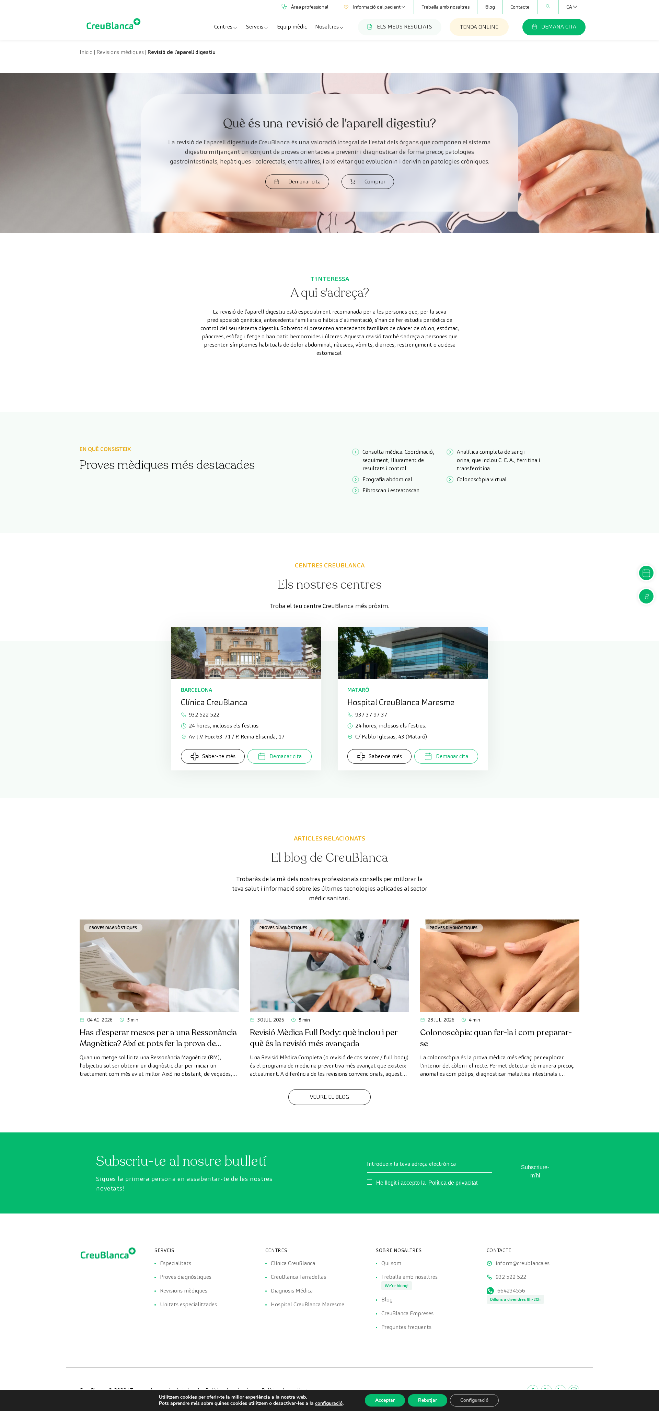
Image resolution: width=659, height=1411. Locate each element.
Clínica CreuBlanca (293, 1263)
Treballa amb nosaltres (445, 7)
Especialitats (175, 1263)
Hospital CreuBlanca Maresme (307, 1304)
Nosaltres (327, 26)
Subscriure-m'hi (535, 1171)
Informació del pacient (377, 7)
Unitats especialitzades (188, 1304)
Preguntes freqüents (406, 1327)
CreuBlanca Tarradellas (298, 1276)
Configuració (474, 1400)
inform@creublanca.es (523, 1263)
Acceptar (385, 1400)
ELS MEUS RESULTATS (404, 26)
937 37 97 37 (371, 714)
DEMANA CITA (558, 26)
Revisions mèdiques (120, 52)
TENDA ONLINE (479, 27)
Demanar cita (304, 181)
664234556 (511, 1290)
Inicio (86, 52)
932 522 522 (204, 714)
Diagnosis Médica (292, 1290)
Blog (490, 7)
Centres (223, 26)
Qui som (391, 1263)
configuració (329, 1403)
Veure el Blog (329, 1096)
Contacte (520, 7)
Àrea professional (309, 7)
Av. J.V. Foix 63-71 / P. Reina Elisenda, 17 (237, 736)
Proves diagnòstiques (113, 927)
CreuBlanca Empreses (407, 1313)
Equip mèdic (292, 26)
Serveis (254, 26)
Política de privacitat (452, 1183)
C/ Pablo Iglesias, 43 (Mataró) (391, 736)
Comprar (375, 181)
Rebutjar (427, 1400)
